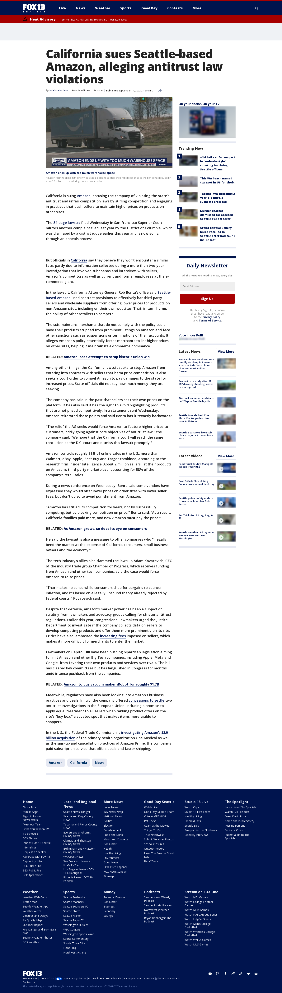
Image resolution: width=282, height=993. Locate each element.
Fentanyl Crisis (234, 830)
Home (28, 801)
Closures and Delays (35, 915)
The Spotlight (236, 801)
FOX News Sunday (115, 871)
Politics (108, 821)
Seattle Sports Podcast (158, 905)
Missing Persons (235, 825)
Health (108, 848)
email (256, 974)
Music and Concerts (116, 839)
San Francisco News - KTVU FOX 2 (76, 862)
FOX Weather (31, 942)
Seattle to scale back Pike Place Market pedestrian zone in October (194, 418)
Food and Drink (113, 835)
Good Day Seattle (159, 801)
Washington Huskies (75, 925)
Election (108, 825)
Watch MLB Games (197, 910)
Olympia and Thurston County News (77, 842)
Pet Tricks (150, 821)
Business (109, 906)
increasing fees (113, 636)
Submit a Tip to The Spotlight (237, 836)
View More (226, 351)
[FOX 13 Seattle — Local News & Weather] (35, 8)
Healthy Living (112, 853)
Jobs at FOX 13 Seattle (37, 843)
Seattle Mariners (73, 902)
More (197, 8)
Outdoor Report (154, 848)
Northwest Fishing (74, 952)
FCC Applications (33, 875)
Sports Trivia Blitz (74, 943)
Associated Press (81, 90)
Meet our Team (32, 824)
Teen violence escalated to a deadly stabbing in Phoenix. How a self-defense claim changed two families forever (196, 365)
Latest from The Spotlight (241, 807)
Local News (111, 807)
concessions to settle (146, 700)
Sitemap (109, 876)
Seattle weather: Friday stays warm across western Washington (196, 535)
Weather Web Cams (35, 897)
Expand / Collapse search (257, 8)
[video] (226, 468)
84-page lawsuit (66, 222)
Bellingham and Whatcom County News (79, 850)
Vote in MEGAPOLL (156, 816)
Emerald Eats (193, 821)
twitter (248, 974)
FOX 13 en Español (115, 867)
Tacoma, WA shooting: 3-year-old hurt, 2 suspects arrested (218, 198)
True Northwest (154, 835)
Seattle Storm (71, 911)
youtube (210, 974)
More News (113, 801)
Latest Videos (190, 456)
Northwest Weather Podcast (156, 911)
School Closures (154, 844)
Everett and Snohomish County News (77, 834)
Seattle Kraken (72, 915)
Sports (69, 891)
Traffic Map (30, 902)
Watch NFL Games (196, 897)
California (79, 260)
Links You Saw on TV (36, 829)
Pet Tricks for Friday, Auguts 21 (196, 517)
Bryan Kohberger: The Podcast (157, 919)
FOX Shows (30, 838)
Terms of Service (210, 320)
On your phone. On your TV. (199, 104)
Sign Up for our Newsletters (32, 818)
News (99, 762)
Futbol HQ (69, 948)
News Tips (29, 807)
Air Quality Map (32, 920)
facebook (225, 974)
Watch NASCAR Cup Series (201, 914)
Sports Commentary (75, 938)
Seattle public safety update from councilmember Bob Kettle (196, 501)
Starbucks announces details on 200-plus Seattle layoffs (196, 399)
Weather (30, 891)
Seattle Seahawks (74, 897)
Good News (111, 862)
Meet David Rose (235, 816)
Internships (29, 847)
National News (113, 816)
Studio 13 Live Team (197, 812)
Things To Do (152, 830)
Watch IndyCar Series (198, 919)
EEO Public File (32, 870)
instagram (218, 974)
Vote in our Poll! (191, 335)
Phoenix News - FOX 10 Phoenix (78, 879)
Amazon (98, 90)
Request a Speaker (34, 852)
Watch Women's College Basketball (200, 933)
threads (241, 974)
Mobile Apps (30, 812)
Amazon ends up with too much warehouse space (80, 173)
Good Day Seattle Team (159, 812)
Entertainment (112, 830)
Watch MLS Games (196, 944)
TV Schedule (30, 833)
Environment (111, 858)
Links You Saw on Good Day (159, 854)
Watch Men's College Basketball (198, 925)
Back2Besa (151, 861)
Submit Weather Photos (159, 839)
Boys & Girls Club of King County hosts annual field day (196, 482)
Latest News (189, 351)
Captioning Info (32, 861)
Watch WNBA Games (198, 940)
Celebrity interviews (197, 835)
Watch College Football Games (199, 903)
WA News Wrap (113, 812)
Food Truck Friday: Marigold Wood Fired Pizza (196, 465)
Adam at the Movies (156, 825)
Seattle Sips (192, 825)
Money (109, 891)
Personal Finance (114, 897)
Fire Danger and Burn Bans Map (40, 931)
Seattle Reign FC (73, 920)
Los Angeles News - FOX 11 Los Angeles (78, 871)
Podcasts (152, 891)
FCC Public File (32, 866)
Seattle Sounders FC (75, 906)
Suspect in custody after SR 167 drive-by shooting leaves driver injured (196, 384)
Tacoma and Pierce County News (80, 826)
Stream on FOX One (201, 891)
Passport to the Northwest (201, 830)
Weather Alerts (32, 911)
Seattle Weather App (35, 906)
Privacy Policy (211, 317)
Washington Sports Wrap (78, 934)
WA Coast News (73, 856)
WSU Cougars (71, 929)
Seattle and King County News (78, 818)
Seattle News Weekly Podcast (157, 899)
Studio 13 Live (197, 801)
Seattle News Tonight (76, 812)
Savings (108, 915)
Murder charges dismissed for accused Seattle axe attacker (216, 215)
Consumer (110, 844)
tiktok (233, 974)
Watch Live (151, 807)
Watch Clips (192, 807)
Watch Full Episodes (237, 812)
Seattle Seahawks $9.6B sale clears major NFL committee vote (196, 435)
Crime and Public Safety (239, 821)
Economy (109, 911)
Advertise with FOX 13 (36, 856)
